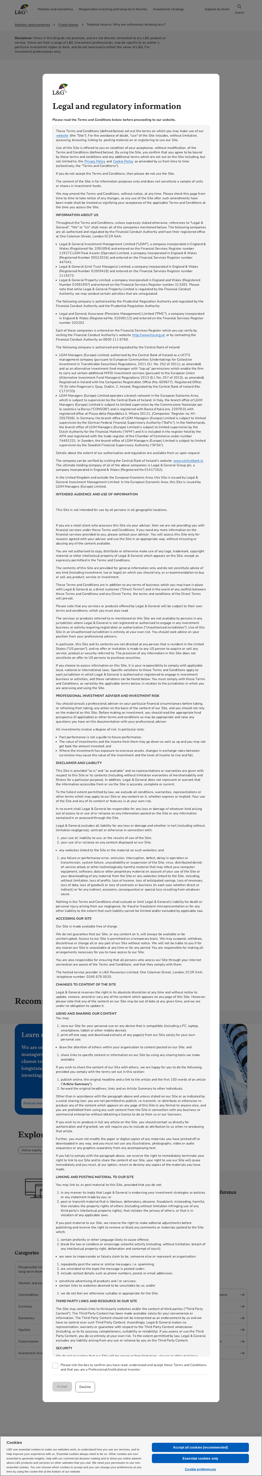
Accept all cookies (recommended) (200, 1447)
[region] (131, 740)
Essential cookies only (200, 1458)
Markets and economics (32, 25)
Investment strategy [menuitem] (168, 9)
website (62, 135)
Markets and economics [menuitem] (55, 9)
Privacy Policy (95, 161)
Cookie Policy (123, 161)
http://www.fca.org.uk (148, 335)
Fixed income (68, 25)
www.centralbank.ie (188, 460)
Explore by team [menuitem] (217, 9)
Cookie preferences (200, 1469)
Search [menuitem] (239, 13)
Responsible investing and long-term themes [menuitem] (113, 9)
